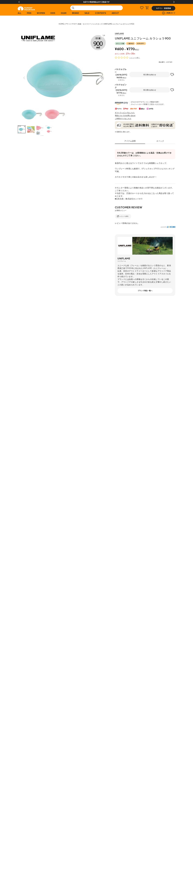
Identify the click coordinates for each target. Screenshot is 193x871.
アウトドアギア (71, 24)
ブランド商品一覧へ (145, 291)
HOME (61, 24)
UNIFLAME (119, 33)
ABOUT (115, 13)
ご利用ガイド (170, 13)
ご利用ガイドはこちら (123, 119)
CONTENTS (100, 13)
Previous (19, 2)
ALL (19, 13)
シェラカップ (97, 24)
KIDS (53, 13)
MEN (29, 13)
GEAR (63, 13)
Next (174, 2)
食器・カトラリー (84, 24)
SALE (87, 13)
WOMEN (41, 13)
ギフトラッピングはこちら (125, 113)
